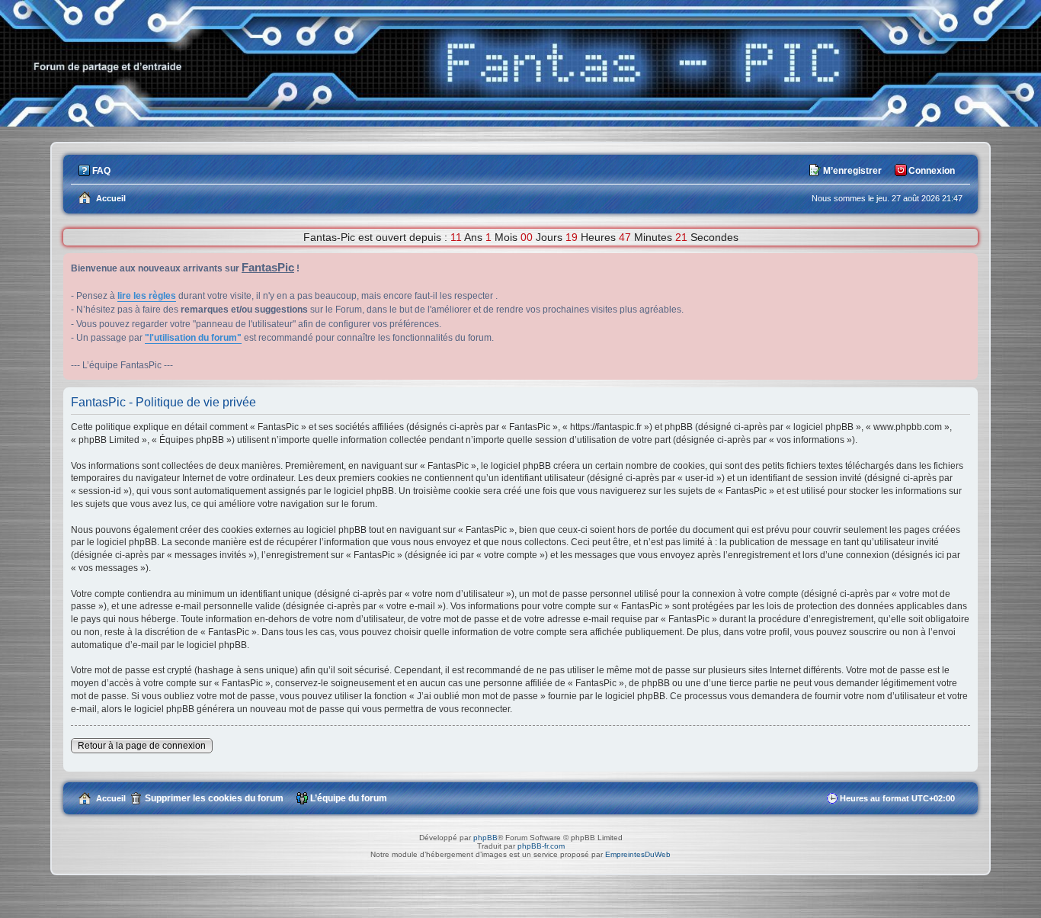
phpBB (485, 837)
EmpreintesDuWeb (638, 854)
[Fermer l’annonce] (965, 265)
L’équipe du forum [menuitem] (348, 798)
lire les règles (146, 295)
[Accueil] (520, 122)
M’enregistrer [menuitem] (852, 170)
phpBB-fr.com (541, 846)
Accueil (111, 798)
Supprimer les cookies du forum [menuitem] (214, 798)
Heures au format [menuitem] (897, 798)
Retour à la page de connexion (142, 745)
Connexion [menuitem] (931, 170)
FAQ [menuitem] (101, 170)
